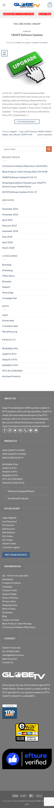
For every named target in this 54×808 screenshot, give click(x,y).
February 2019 (9, 225)
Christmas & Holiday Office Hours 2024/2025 (24, 166)
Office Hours (8, 275)
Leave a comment (44, 134)
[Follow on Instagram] (10, 430)
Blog (4, 616)
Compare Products (11, 582)
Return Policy (9, 608)
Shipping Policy (9, 605)
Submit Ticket (9, 543)
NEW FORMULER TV (13, 457)
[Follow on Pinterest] (30, 430)
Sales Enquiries (9, 658)
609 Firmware (31, 131)
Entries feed (8, 320)
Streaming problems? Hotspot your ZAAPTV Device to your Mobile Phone (24, 184)
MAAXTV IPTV (9, 359)
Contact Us (7, 662)
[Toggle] (5, 490)
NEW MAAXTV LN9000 (14, 453)
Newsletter (7, 579)
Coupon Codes (9, 590)
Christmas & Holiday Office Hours (19, 627)
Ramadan (7, 281)
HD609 (41, 131)
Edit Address (8, 532)
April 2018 (7, 242)
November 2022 (10, 214)
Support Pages (9, 594)
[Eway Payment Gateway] (27, 731)
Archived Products (11, 376)
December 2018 (10, 231)
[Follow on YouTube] (36, 430)
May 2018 (7, 236)
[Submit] (49, 149)
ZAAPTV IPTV (9, 354)
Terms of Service (10, 597)
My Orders (7, 536)
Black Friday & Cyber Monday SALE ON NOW (25, 171)
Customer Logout (11, 547)
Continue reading (27, 122)
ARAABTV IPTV (10, 365)
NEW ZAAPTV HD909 (13, 450)
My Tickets (7, 539)
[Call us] (25, 430)
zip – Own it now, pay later (15, 575)
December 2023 (10, 208)
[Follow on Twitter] (15, 430)
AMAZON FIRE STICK (13, 482)
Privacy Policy (9, 601)
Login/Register (9, 517)
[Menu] (4, 5)
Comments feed (10, 326)
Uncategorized (9, 298)
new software (14, 134)
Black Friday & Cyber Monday (17, 623)
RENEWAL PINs (10, 348)
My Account (8, 525)
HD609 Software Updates (27, 34)
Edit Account (8, 528)
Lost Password (9, 521)
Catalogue (7, 586)
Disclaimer (7, 612)
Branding (6, 264)
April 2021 (7, 220)
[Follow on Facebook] (4, 430)
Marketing (7, 270)
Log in (5, 314)
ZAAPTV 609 (26, 134)
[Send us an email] (20, 430)
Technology (7, 292)
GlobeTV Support (40, 43)
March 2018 (8, 247)
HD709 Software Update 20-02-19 (19, 192)
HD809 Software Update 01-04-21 (19, 177)
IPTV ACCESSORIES (12, 370)
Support (27, 31)
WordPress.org (9, 331)
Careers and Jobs (10, 619)
